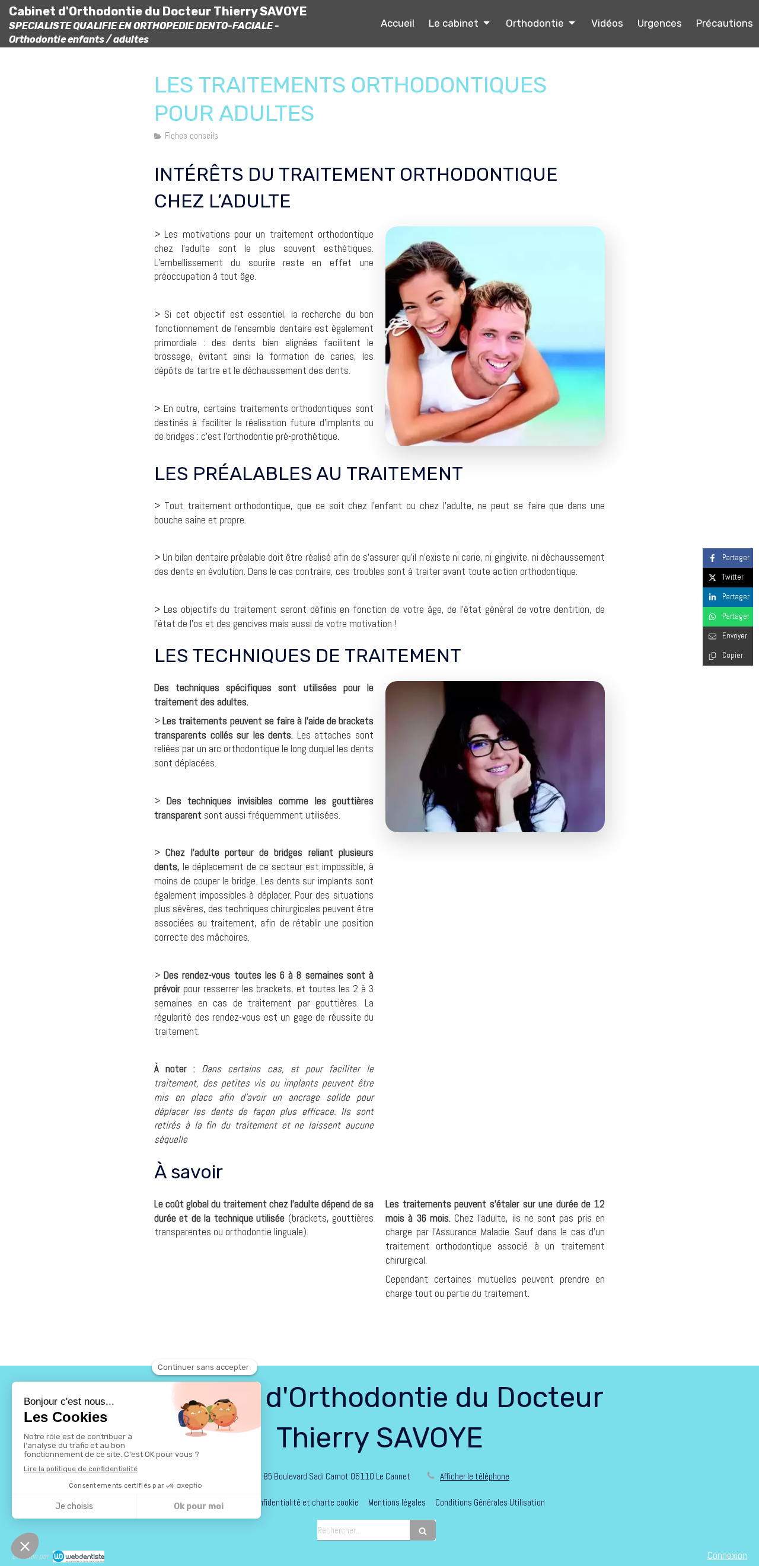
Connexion (727, 1555)
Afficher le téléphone (474, 1476)
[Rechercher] (423, 1530)
